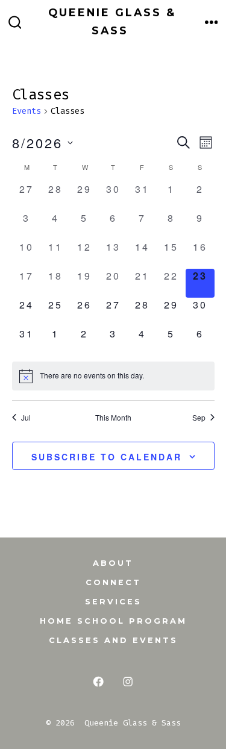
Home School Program (113, 620)
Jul (26, 417)
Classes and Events (113, 640)
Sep (199, 417)
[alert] (113, 376)
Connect (113, 582)
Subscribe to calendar (106, 457)
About (113, 563)
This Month (113, 417)
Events (26, 111)
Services (113, 601)
